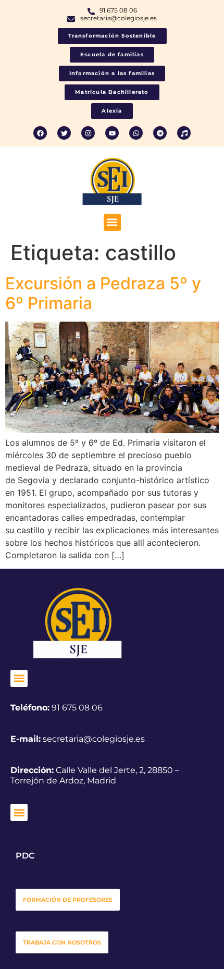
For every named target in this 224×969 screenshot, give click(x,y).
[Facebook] (40, 133)
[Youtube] (112, 133)
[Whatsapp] (136, 133)
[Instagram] (88, 133)
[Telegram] (160, 133)
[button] (112, 222)
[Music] (184, 133)
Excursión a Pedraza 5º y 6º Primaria (103, 293)
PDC (25, 856)
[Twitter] (64, 133)
